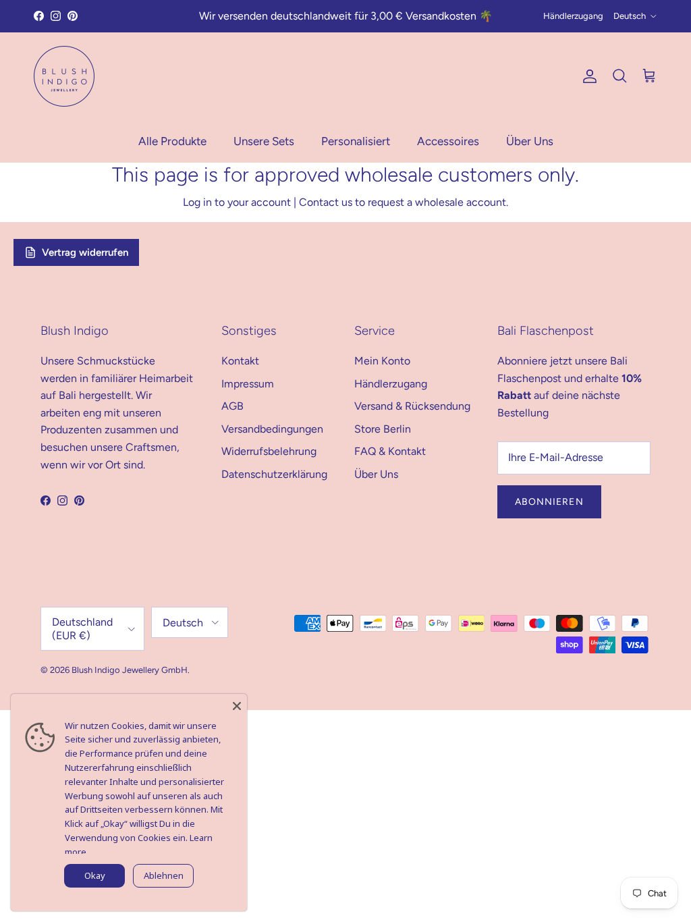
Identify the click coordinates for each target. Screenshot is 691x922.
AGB (232, 406)
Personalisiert (355, 141)
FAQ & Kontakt (390, 451)
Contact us (325, 202)
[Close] (237, 704)
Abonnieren (549, 502)
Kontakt (240, 360)
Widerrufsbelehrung (268, 451)
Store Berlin (382, 429)
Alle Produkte (172, 141)
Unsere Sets (263, 141)
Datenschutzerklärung (274, 474)
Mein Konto (382, 360)
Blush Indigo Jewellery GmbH (130, 670)
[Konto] (587, 76)
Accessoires (448, 141)
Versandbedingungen (272, 429)
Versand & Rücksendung (412, 406)
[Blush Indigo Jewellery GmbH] (64, 76)
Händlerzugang (573, 16)
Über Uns (529, 141)
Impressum (247, 383)
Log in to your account (237, 202)
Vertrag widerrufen (85, 252)
